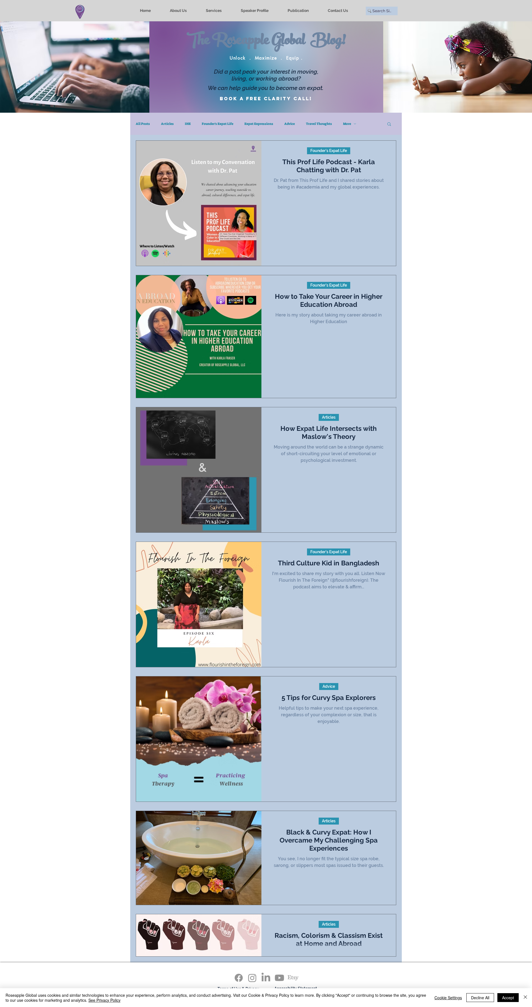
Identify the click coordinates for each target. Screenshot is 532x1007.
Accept (508, 997)
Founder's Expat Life (217, 124)
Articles (167, 124)
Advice (289, 124)
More (347, 124)
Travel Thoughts (319, 124)
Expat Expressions (258, 124)
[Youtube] (279, 977)
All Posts (143, 124)
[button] (389, 124)
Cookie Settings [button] (448, 997)
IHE (188, 124)
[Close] (525, 998)
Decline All (480, 997)
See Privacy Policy (104, 1000)
